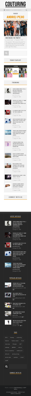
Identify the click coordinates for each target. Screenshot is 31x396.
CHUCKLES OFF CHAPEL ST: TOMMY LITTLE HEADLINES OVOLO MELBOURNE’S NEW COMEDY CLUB (19, 102)
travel (22, 357)
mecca (20, 347)
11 (14, 289)
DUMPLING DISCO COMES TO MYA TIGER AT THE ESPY (19, 176)
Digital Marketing (17, 387)
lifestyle (15, 344)
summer (16, 357)
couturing (19, 337)
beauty (12, 337)
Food (22, 340)
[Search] (26, 10)
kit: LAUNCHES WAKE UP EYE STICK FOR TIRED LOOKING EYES (19, 111)
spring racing (15, 354)
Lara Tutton (16, 323)
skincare (7, 354)
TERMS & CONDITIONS (16, 393)
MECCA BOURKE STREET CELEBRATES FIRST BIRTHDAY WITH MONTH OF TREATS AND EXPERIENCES (18, 166)
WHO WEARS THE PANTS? (13, 38)
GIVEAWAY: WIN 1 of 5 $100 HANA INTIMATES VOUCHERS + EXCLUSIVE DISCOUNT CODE (19, 285)
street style (8, 357)
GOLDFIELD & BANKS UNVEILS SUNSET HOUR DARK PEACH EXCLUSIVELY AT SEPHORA (18, 185)
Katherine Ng (17, 95)
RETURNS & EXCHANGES (11, 392)
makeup (7, 347)
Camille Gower (10, 40)
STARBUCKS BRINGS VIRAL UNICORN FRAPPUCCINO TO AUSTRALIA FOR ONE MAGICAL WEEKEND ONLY (18, 144)
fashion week (15, 340)
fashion (7, 340)
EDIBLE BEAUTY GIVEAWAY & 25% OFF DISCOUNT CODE (19, 304)
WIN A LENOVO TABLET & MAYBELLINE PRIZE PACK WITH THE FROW (19, 295)
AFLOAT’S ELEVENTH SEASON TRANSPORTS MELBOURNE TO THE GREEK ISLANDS (19, 155)
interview (7, 344)
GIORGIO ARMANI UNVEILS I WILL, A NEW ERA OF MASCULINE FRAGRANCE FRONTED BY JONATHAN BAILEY (19, 91)
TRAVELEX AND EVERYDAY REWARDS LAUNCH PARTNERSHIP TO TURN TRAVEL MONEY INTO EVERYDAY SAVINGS (19, 133)
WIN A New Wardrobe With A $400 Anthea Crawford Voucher (19, 321)
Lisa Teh (16, 288)
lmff (20, 344)
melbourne (19, 350)
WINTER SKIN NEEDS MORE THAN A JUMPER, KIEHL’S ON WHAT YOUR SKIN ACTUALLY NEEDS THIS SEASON (19, 121)
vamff (6, 360)
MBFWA (14, 347)
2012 (6, 337)
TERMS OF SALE (21, 392)
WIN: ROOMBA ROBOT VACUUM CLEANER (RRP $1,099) (19, 312)
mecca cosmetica (9, 350)
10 (23, 317)
